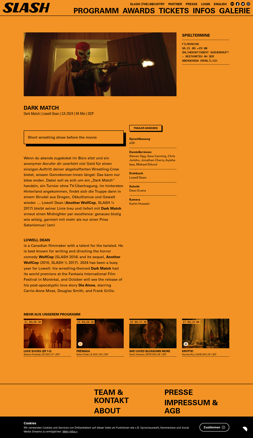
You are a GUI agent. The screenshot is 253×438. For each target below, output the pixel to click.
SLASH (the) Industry (147, 4)
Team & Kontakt (111, 396)
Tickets (174, 10)
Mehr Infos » (70, 431)
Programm (96, 10)
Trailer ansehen (146, 128)
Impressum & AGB (191, 406)
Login (205, 4)
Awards (139, 10)
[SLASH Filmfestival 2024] (26, 9)
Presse (191, 4)
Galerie (234, 10)
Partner (175, 4)
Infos (204, 10)
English (220, 4)
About (107, 410)
